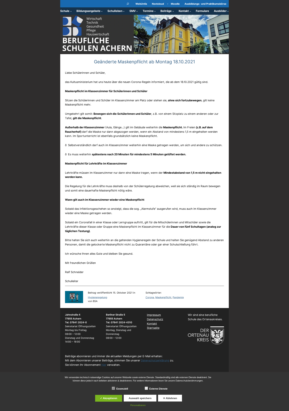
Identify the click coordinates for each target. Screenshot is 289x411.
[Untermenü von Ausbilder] (228, 11)
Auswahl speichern (140, 398)
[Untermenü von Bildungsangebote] (102, 11)
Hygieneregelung (97, 297)
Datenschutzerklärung (155, 360)
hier (103, 364)
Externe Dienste (158, 388)
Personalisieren (138, 405)
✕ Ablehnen (170, 398)
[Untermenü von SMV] (137, 11)
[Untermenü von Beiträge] (173, 11)
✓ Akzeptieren (108, 398)
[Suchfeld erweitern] (128, 3)
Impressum (154, 314)
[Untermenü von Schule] (71, 11)
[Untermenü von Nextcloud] (167, 4)
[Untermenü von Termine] (155, 11)
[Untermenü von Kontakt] (190, 11)
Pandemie (178, 297)
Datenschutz (155, 319)
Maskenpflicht (163, 297)
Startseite (153, 327)
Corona (150, 297)
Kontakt (152, 323)
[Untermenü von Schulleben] (124, 11)
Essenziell (122, 388)
